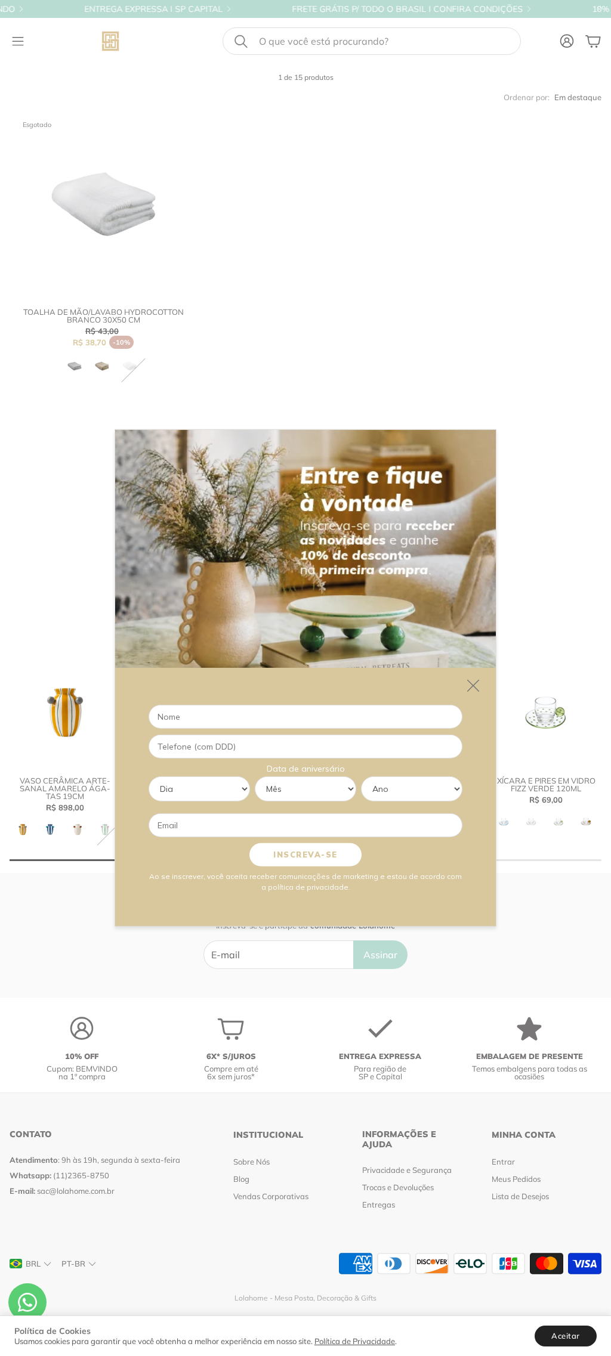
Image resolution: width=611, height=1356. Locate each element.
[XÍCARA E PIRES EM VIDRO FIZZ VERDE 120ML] (545, 712)
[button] (371, 41)
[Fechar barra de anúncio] (599, 9)
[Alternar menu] (18, 41)
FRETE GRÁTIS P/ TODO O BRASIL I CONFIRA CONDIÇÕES (367, 9)
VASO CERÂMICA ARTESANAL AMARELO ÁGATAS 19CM (65, 788)
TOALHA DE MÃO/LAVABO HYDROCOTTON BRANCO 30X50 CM (103, 315)
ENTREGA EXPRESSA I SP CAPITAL (114, 9)
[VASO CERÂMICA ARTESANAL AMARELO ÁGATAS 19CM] (65, 712)
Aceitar (565, 1335)
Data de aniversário (306, 768)
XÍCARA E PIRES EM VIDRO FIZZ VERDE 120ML (546, 784)
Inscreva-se (305, 854)
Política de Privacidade (354, 1341)
